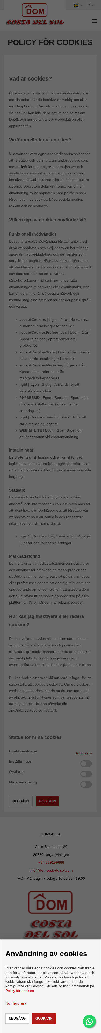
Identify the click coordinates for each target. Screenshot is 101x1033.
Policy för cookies (19, 990)
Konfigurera (15, 1003)
